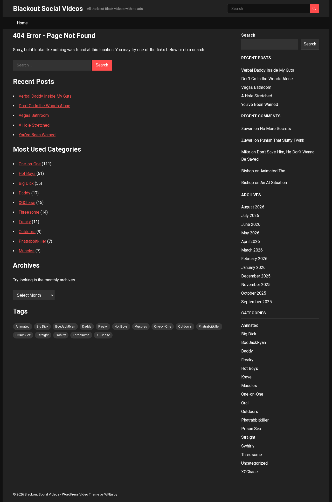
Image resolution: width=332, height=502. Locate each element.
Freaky (25, 221)
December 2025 (256, 276)
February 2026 (254, 258)
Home (22, 23)
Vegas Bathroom (34, 115)
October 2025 (253, 293)
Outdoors (27, 231)
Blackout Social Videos (48, 8)
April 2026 (250, 241)
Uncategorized (254, 463)
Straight (43, 335)
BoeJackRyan (65, 326)
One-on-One (30, 163)
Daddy (24, 193)
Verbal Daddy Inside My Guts (45, 96)
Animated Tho (272, 170)
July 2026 (250, 215)
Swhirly (61, 335)
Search (248, 35)
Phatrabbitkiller (32, 241)
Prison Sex (23, 335)
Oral (244, 403)
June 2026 (250, 224)
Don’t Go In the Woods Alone (44, 105)
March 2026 (252, 250)
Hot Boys (27, 173)
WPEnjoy (110, 494)
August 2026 (252, 207)
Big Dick (26, 183)
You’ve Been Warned (37, 134)
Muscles (26, 250)
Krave (246, 377)
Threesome (29, 212)
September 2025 (256, 301)
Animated (23, 326)
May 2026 (250, 232)
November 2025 (256, 284)
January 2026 (253, 267)
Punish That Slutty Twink (282, 140)
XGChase (27, 202)
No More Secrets (275, 128)
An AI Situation (273, 182)
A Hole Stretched (34, 125)
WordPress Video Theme (80, 494)
